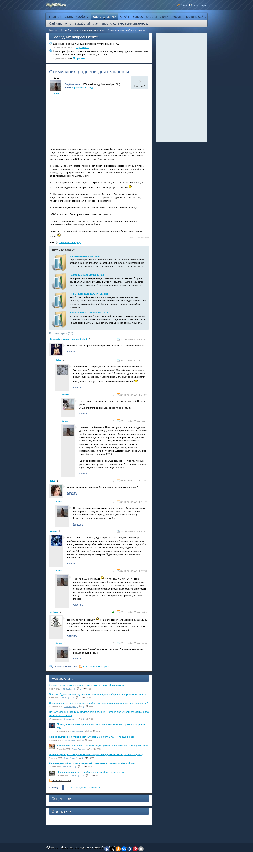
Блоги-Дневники (69, 30)
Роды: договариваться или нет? (90, 293)
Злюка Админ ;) (68, 688)
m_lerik (54, 611)
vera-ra (53, 531)
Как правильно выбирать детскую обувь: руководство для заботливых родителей (102, 745)
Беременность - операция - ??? (89, 312)
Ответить (72, 351)
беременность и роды (70, 242)
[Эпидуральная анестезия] (59, 262)
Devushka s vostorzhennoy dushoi (68, 339)
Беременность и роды (92, 30)
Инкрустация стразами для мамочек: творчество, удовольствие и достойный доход (96, 754)
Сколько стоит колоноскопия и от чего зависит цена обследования (86, 685)
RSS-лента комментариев (95, 666)
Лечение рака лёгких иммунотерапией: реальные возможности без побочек (92, 763)
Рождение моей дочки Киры (87, 274)
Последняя (95, 787)
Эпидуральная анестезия (85, 255)
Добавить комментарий (64, 666)
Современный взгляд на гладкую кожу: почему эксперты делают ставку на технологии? (98, 702)
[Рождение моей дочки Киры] (59, 281)
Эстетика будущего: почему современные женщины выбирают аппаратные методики (97, 694)
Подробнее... (82, 47)
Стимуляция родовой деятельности (126, 30)
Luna (52, 480)
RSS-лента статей (61, 780)
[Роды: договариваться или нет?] (59, 300)
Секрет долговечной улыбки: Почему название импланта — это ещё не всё (91, 736)
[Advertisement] (78, 120)
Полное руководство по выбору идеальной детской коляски (90, 772)
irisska (65, 394)
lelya (58, 360)
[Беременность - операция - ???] (59, 319)
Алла (56, 93)
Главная (53, 30)
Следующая (81, 787)
